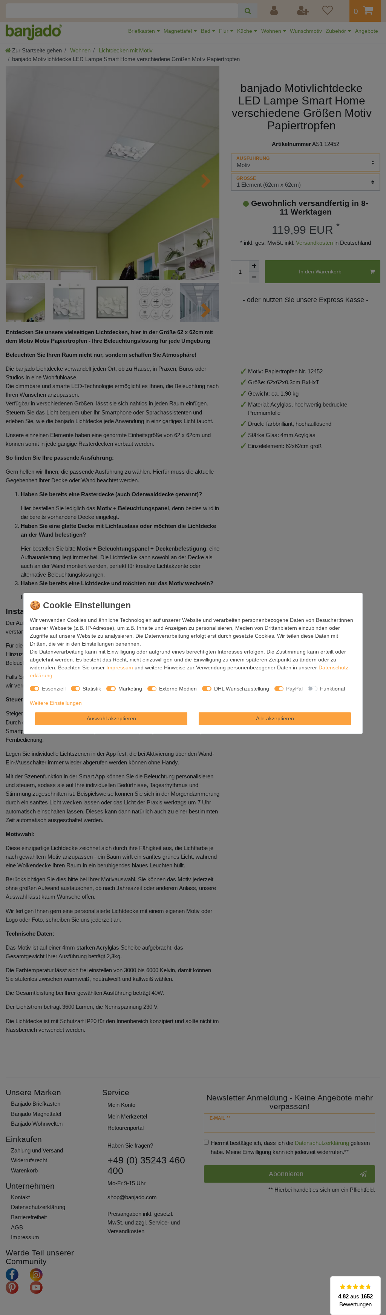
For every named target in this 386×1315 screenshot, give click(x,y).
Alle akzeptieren (275, 718)
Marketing (130, 689)
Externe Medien (178, 689)
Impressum (119, 667)
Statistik (92, 689)
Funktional (332, 689)
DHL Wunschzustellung (241, 689)
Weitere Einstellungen (56, 703)
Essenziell (54, 689)
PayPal (294, 689)
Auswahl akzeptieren (111, 718)
